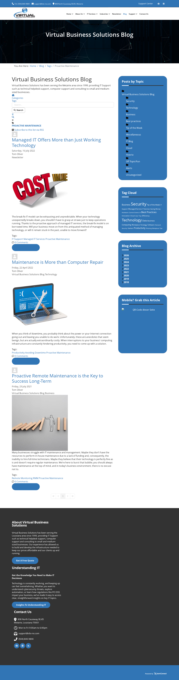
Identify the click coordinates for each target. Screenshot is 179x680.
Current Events (134, 212)
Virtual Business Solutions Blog (28, 274)
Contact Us (143, 14)
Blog (125, 14)
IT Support (17, 239)
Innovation (126, 216)
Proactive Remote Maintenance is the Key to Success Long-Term (57, 378)
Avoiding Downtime (35, 352)
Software (151, 225)
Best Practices (148, 212)
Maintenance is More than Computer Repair (57, 262)
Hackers (130, 228)
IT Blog (129, 141)
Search (19, 110)
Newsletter (116, 14)
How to (130, 154)
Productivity (18, 352)
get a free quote (25, 560)
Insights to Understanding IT (31, 604)
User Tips (138, 216)
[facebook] (159, 2)
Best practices (133, 121)
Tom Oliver (17, 154)
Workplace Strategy (139, 225)
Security (130, 101)
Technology (51, 274)
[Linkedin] (164, 2)
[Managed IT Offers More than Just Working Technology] (63, 187)
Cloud (129, 148)
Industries (104, 14)
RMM (35, 478)
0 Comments (21, 242)
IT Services (91, 14)
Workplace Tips (157, 228)
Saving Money (155, 209)
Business (49, 393)
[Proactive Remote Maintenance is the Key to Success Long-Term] (63, 423)
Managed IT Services (34, 239)
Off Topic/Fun (133, 161)
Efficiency (145, 216)
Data (144, 220)
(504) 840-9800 (26, 639)
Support (132, 14)
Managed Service (135, 209)
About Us (79, 14)
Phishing (149, 228)
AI (140, 212)
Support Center (145, 3)
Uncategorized (133, 174)
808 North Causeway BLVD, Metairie (69, 4)
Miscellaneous (133, 134)
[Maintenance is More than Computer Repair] (63, 304)
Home (68, 14)
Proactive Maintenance (57, 239)
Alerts (129, 168)
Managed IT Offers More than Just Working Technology (56, 142)
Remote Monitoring (22, 478)
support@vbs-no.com (42, 4)
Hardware (125, 212)
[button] (63, 117)
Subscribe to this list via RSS (29, 129)
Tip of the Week (134, 127)
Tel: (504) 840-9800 (22, 4)
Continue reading (26, 247)
